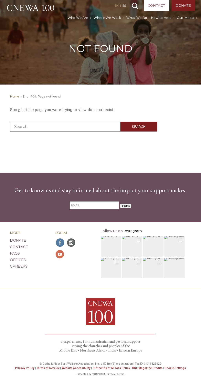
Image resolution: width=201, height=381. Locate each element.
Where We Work (107, 18)
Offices (18, 260)
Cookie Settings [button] (175, 368)
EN (116, 5)
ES (124, 5)
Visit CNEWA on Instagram (72, 243)
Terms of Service (48, 368)
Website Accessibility (76, 368)
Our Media (185, 18)
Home (14, 96)
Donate (183, 5)
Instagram (133, 231)
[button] (111, 246)
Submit (126, 205)
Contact (156, 5)
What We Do (136, 18)
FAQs (15, 253)
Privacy (111, 374)
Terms (120, 374)
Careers (19, 266)
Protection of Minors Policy (111, 368)
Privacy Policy (25, 368)
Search (135, 5)
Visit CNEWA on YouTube (60, 254)
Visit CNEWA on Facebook (60, 243)
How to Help (161, 18)
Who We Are (78, 18)
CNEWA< (30, 8)
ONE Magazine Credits (147, 368)
